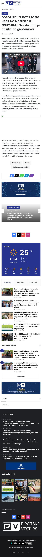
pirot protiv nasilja (21, 167)
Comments (34, 282)
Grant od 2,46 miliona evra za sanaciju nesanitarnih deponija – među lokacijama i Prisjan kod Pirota (20, 216)
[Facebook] (11, 175)
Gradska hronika (13, 207)
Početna (5, 9)
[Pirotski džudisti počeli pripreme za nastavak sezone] (34, 497)
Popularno (20, 282)
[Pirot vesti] (13, 3)
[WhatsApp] (21, 175)
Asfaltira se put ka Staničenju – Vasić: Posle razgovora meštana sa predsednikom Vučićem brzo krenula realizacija (26, 316)
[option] (21, 211)
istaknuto (17, 163)
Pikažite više (21, 376)
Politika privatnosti (22, 547)
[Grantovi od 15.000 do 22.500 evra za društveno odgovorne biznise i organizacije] (7, 327)
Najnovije (7, 282)
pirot (27, 163)
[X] (16, 175)
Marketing (12, 547)
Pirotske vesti (16, 540)
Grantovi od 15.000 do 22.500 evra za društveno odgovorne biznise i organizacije (27, 326)
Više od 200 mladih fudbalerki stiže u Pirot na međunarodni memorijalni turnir (27, 336)
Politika (11, 9)
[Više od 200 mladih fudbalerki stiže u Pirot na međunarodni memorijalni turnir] (7, 337)
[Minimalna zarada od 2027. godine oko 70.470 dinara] (8, 498)
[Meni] (3, 4)
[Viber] (31, 175)
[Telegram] (26, 175)
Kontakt (30, 547)
